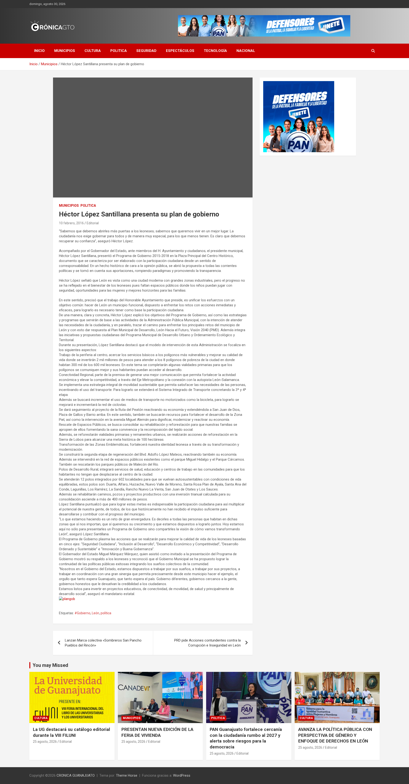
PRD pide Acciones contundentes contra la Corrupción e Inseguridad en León (207, 642)
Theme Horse (126, 775)
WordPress (181, 775)
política (106, 613)
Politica (118, 51)
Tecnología (215, 51)
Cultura (92, 51)
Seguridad (146, 51)
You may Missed (50, 665)
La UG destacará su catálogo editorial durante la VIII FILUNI (71, 732)
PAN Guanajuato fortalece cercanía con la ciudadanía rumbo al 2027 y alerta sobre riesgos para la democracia (246, 738)
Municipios (64, 51)
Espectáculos (180, 51)
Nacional (245, 51)
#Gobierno (82, 613)
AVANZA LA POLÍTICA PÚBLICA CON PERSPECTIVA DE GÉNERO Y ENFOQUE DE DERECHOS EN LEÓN (335, 735)
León (95, 613)
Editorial (93, 223)
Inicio (39, 51)
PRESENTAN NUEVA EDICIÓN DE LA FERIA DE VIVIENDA (157, 732)
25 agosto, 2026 (45, 741)
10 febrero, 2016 (71, 223)
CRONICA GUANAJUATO (76, 775)
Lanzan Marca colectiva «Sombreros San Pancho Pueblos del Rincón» (103, 642)
